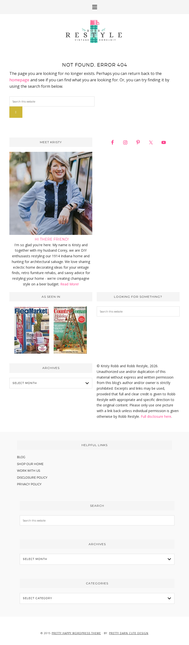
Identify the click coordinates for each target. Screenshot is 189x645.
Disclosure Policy (32, 477)
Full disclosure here (156, 416)
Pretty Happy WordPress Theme (76, 633)
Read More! (69, 284)
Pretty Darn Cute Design (128, 633)
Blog (21, 457)
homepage (19, 80)
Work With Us (28, 470)
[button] (94, 7)
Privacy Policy (29, 484)
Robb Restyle (94, 31)
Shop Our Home (30, 464)
